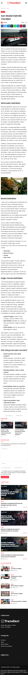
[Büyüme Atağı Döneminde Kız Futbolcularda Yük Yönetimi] (7, 425)
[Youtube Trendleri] (5, 568)
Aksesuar (3, 640)
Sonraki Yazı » (19, 415)
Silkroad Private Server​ (13, 672)
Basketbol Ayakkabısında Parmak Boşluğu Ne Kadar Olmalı (11, 504)
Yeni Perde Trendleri (17, 593)
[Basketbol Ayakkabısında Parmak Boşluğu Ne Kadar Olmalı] (14, 492)
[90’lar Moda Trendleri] (5, 585)
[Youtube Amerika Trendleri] (5, 601)
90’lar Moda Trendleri (17, 586)
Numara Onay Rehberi (6, 646)
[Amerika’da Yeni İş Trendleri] (5, 576)
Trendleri (5, 22)
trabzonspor (4, 670)
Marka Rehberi (4, 644)
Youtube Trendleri (16, 568)
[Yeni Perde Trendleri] (5, 593)
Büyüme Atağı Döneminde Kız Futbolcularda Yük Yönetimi (6, 432)
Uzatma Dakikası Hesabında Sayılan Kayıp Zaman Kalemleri (20, 432)
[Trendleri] (14, 2)
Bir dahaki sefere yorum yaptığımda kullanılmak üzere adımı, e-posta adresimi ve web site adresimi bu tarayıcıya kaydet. (13, 472)
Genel (8, 8)
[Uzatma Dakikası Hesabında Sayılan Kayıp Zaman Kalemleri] (21, 425)
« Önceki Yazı (8, 415)
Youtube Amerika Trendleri (19, 601)
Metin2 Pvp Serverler (13, 670)
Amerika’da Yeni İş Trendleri (16, 577)
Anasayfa (3, 8)
